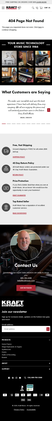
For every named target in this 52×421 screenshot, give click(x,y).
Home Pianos (7, 344)
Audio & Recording (8, 355)
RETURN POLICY (18, 175)
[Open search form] (33, 8)
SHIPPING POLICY (19, 157)
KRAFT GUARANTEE (19, 195)
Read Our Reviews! (19, 213)
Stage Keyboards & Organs (12, 347)
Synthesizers (6, 349)
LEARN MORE (41, 2)
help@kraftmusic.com (26, 281)
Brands (4, 357)
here (40, 27)
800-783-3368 (26, 278)
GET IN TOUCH (26, 288)
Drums (4, 352)
